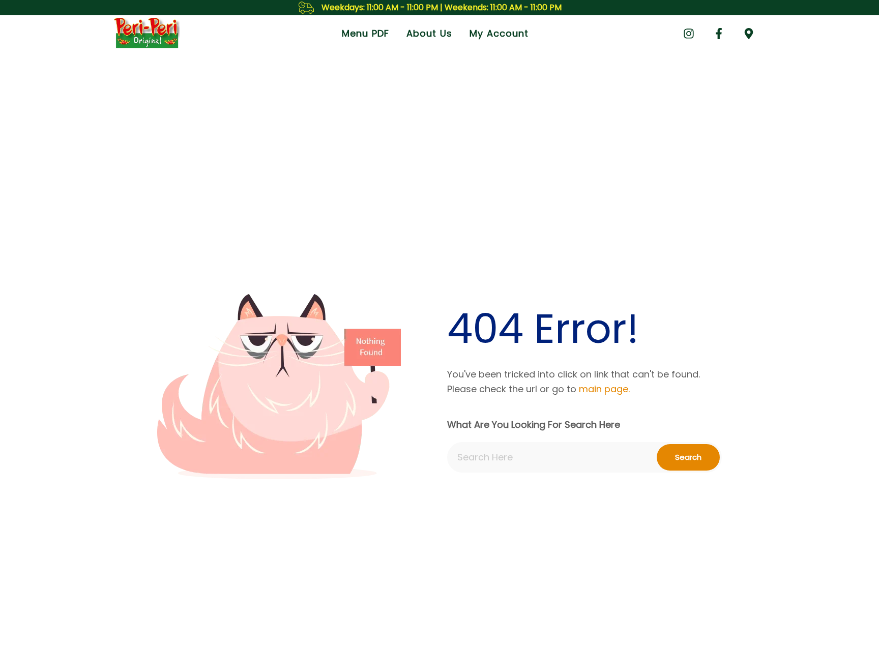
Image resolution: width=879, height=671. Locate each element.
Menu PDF (365, 33)
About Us (429, 33)
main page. (604, 389)
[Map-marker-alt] (749, 33)
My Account (499, 33)
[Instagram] (689, 33)
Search (688, 457)
